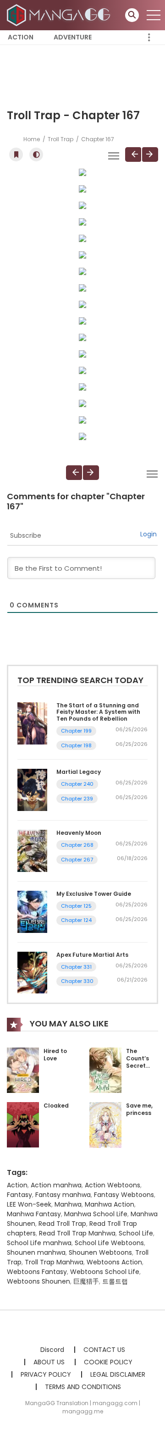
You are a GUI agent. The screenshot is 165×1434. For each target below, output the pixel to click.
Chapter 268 (77, 845)
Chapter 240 (77, 784)
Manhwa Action (109, 1204)
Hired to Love (55, 1054)
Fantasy (19, 1194)
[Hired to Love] (23, 1070)
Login (148, 534)
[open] (153, 15)
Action (20, 37)
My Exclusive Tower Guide (93, 894)
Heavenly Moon (78, 833)
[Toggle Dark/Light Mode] (36, 154)
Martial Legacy (78, 772)
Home (31, 139)
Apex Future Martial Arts (92, 955)
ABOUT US (49, 1362)
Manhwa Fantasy (34, 1214)
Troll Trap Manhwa (54, 1262)
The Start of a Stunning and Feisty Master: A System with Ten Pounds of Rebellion (98, 712)
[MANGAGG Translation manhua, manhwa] (60, 14)
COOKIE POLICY (108, 1362)
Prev (133, 154)
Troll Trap (60, 139)
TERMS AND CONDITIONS (83, 1386)
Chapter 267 (77, 859)
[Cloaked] (23, 1124)
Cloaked (56, 1105)
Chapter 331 (76, 967)
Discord (52, 1349)
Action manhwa (56, 1185)
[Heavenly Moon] (32, 850)
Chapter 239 (77, 798)
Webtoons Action (114, 1262)
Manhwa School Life (95, 1214)
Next (150, 154)
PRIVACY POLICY (46, 1374)
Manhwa (68, 1204)
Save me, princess (139, 1109)
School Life (136, 1233)
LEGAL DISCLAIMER (117, 1374)
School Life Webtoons (109, 1242)
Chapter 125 (76, 906)
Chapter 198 (76, 745)
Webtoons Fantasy (37, 1271)
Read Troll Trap (62, 1223)
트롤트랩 (115, 1281)
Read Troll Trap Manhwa (77, 1233)
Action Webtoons (112, 1185)
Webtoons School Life (104, 1271)
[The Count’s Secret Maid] (105, 1070)
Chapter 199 (76, 730)
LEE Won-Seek (29, 1204)
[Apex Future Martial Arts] (32, 971)
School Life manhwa (39, 1242)
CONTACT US (104, 1349)
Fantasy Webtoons (124, 1194)
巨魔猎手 (86, 1281)
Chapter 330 (77, 981)
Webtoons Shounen (38, 1281)
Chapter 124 (76, 920)
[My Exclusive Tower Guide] (32, 911)
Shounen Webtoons (100, 1252)
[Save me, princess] (105, 1124)
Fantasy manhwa (63, 1194)
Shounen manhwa (36, 1252)
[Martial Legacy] (32, 789)
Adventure (73, 37)
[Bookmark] (16, 154)
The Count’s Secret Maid (137, 1061)
